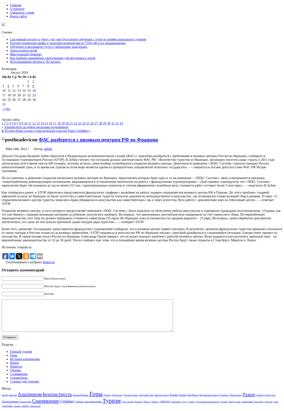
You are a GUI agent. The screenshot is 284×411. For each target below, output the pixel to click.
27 (96, 123)
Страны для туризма (24, 381)
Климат (174, 395)
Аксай (5, 395)
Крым (182, 395)
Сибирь (260, 395)
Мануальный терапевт (26, 54)
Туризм (111, 400)
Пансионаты (236, 395)
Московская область (209, 395)
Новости (49, 262)
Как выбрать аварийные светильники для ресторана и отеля (52, 58)
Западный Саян (146, 395)
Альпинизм (30, 394)
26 (92, 123)
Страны (66, 401)
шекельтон (35, 406)
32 (117, 123)
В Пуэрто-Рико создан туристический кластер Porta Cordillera (45, 131)
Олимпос (224, 395)
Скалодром (269, 395)
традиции (258, 402)
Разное (249, 394)
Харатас (139, 402)
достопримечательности (207, 402)
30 (108, 123)
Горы (13, 355)
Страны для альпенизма (88, 401)
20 (67, 123)
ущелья (16, 406)
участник (7, 406)
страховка (247, 401)
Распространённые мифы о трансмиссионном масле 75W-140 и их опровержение (68, 43)
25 (88, 123)
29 (104, 123)
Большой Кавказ (81, 395)
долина (191, 402)
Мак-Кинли (192, 395)
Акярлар (13, 395)
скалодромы (234, 402)
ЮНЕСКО (165, 402)
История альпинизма (25, 359)
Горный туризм (21, 351)
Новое (14, 363)
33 (121, 123)
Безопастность (57, 394)
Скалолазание (10, 401)
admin (48, 149)
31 (113, 123)
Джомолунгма (130, 395)
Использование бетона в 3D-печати (35, 61)
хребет (25, 406)
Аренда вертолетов (23, 50)
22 (75, 123)
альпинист (176, 402)
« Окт (6, 109)
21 (71, 123)
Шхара (146, 402)
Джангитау (116, 395)
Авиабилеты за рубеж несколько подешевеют (36, 127)
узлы (275, 402)
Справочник (19, 377)
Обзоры (15, 370)
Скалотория (25, 402)
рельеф (224, 402)
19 (63, 123)
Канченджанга (161, 395)
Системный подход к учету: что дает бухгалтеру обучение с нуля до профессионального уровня (78, 39)
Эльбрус (155, 402)
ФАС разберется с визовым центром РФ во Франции (98, 139)
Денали (107, 395)
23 (79, 123)
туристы (268, 402)
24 (83, 123)
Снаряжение (19, 374)
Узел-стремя (128, 402)
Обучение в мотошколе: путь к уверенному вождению (48, 47)
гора (184, 402)
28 (100, 123)
